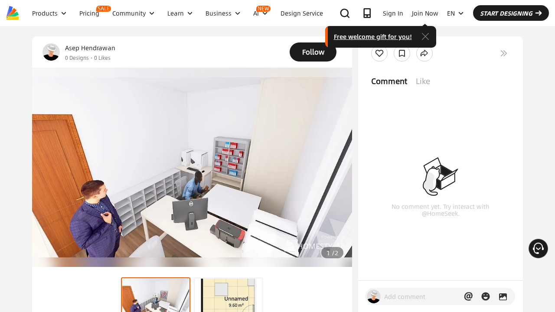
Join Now (425, 13)
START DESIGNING (506, 13)
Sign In (393, 13)
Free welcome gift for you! (373, 36)
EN (451, 13)
